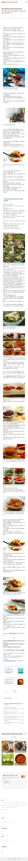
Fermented (6, 703)
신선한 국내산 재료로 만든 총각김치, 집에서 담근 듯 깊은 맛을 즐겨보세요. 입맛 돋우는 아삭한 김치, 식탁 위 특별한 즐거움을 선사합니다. (9, 682)
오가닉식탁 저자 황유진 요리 (8, 802)
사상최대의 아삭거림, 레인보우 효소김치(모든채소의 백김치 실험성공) (11, 713)
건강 (3, 807)
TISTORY (14, 859)
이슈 (25, 802)
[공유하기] (8, 691)
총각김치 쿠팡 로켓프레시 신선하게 (9, 680)
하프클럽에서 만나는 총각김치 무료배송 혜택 (9, 669)
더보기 (2, 812)
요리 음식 (24, 805)
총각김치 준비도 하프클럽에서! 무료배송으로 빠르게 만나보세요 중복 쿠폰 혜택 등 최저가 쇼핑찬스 (9, 671)
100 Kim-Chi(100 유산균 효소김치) (15, 703)
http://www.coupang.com (11, 677)
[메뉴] (26, 2)
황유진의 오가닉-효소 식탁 (9, 2)
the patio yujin (5, 809)
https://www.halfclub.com (11, 666)
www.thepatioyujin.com (12, 807)
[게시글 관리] (10, 691)
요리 (21, 802)
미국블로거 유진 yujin (6, 805)
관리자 (19, 859)
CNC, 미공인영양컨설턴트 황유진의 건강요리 (11, 778)
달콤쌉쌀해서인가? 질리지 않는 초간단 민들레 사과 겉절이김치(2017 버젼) (11, 709)
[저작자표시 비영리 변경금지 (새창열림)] (20, 691)
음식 (17, 802)
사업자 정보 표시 (8, 698)
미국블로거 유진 (16, 805)
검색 (25, 821)
